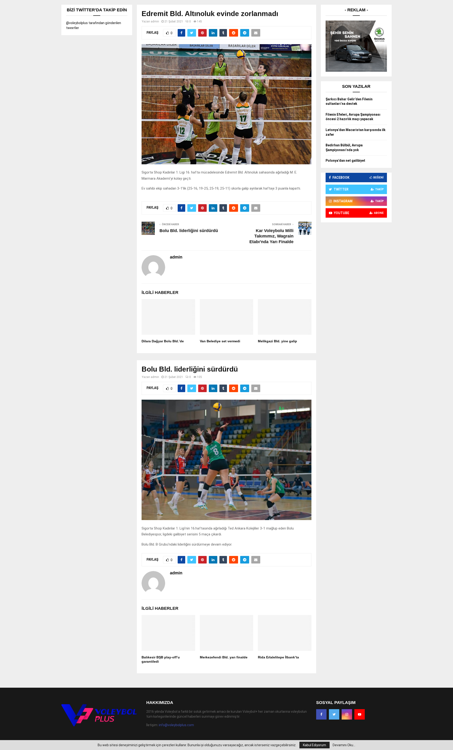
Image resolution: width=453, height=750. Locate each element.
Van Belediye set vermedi (220, 341)
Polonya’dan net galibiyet (345, 160)
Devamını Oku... (344, 745)
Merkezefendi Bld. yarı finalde (223, 657)
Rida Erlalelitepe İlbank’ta (278, 657)
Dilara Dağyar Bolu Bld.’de (163, 341)
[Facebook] (321, 714)
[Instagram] (347, 714)
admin (155, 21)
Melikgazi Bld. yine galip (277, 341)
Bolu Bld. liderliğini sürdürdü (188, 230)
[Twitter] (334, 714)
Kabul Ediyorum (314, 745)
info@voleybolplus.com (176, 725)
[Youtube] (359, 714)
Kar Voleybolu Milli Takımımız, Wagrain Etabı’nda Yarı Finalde (271, 236)
